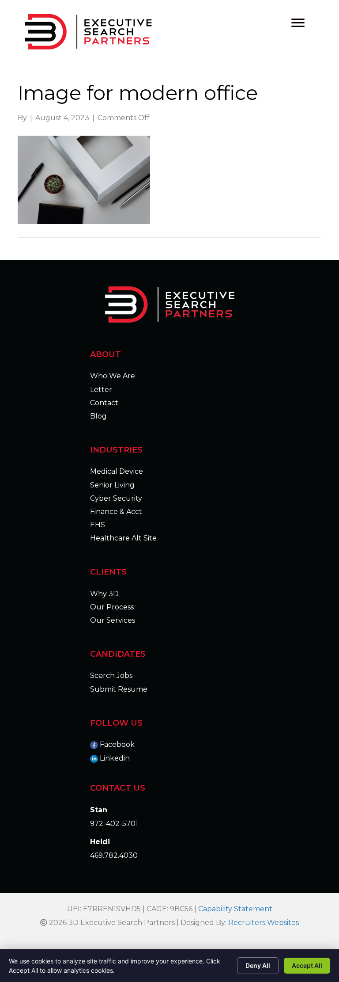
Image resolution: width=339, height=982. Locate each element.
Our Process (112, 607)
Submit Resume (118, 689)
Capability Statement (235, 909)
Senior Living (112, 485)
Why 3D (104, 594)
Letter (101, 389)
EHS (97, 525)
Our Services (112, 620)
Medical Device (116, 471)
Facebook (117, 744)
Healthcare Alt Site (123, 538)
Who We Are (112, 376)
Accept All (307, 965)
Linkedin (115, 758)
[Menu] (298, 22)
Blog (98, 416)
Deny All (257, 965)
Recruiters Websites (263, 922)
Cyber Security (116, 498)
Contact (104, 403)
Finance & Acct (116, 511)
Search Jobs (111, 675)
